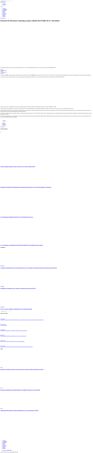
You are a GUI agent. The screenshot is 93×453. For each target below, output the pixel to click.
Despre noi (4, 3)
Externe (4, 15)
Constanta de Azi (3, 70)
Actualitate (4, 10)
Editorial (4, 16)
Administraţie (5, 9)
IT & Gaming (2, 18)
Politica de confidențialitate (7, 450)
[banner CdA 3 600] (46, 104)
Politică (4, 11)
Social (4, 12)
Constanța (4, 8)
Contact (4, 4)
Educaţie (4, 14)
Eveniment (4, 13)
